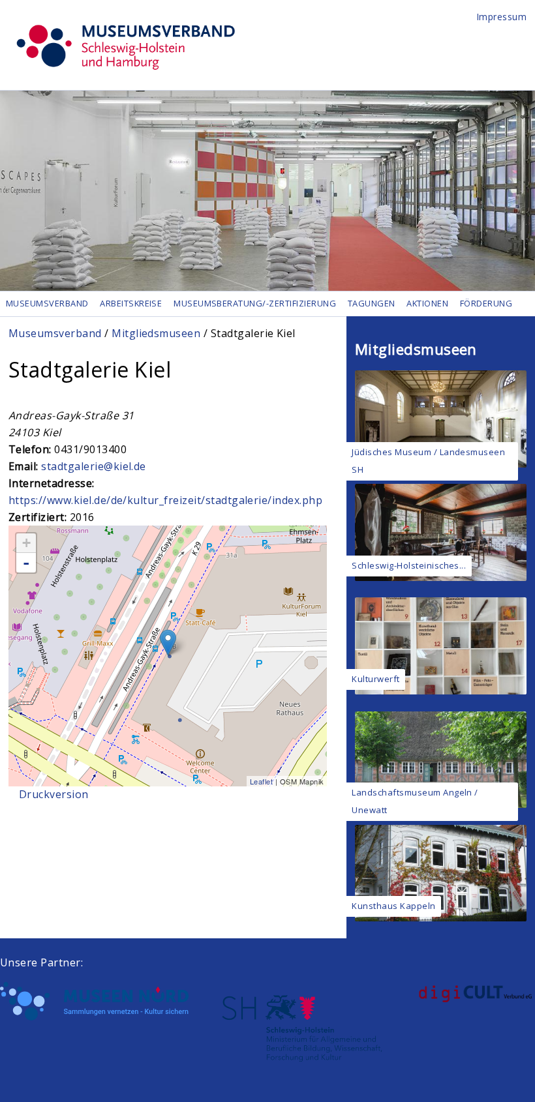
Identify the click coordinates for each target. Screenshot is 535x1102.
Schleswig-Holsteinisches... (409, 565)
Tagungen (371, 303)
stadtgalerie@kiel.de (93, 466)
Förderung (486, 303)
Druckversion (54, 794)
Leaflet (261, 781)
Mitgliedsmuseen (156, 333)
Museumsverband (47, 303)
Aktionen (427, 303)
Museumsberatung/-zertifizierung (255, 303)
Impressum (502, 16)
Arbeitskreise (131, 303)
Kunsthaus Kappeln (393, 906)
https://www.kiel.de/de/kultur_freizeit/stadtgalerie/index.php (165, 500)
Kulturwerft (375, 679)
